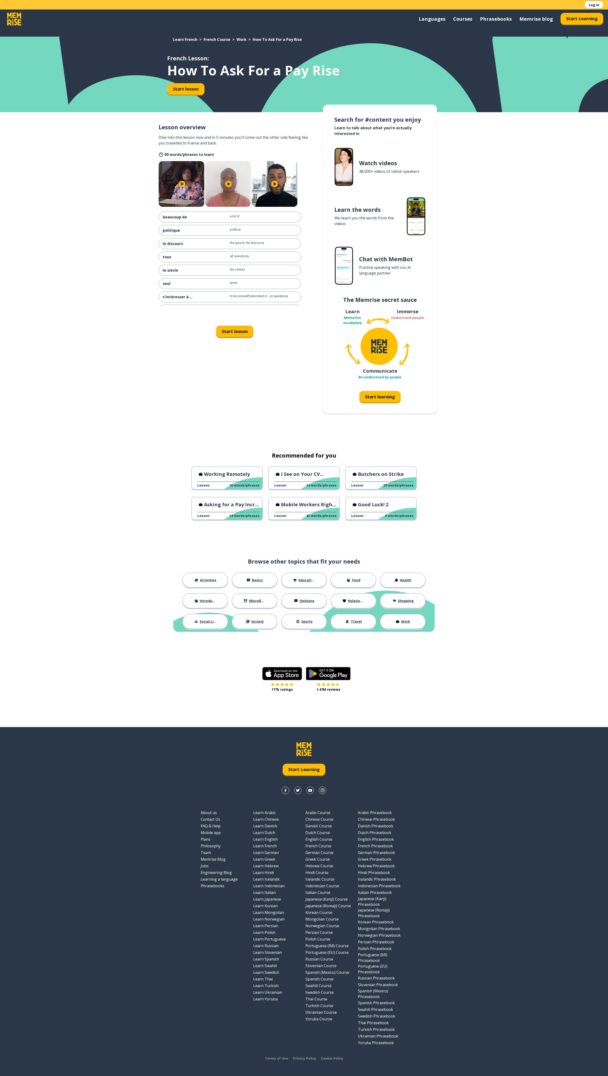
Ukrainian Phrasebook (378, 1036)
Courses (462, 19)
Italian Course (317, 892)
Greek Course (317, 859)
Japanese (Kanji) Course (326, 899)
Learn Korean (265, 905)
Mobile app (211, 832)
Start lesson (186, 89)
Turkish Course (319, 1005)
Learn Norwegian (269, 919)
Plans (205, 839)
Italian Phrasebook (375, 892)
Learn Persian (265, 925)
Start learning (380, 397)
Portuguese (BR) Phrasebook (372, 957)
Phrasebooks (496, 19)
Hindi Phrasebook (374, 872)
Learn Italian (264, 892)
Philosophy (211, 846)
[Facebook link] (285, 790)
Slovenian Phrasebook (378, 984)
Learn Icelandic (266, 879)
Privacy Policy (304, 1058)
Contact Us (210, 819)
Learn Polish (264, 932)
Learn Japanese (267, 899)
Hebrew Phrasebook (376, 866)
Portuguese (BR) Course (327, 945)
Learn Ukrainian (267, 992)
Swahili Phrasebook (375, 1009)
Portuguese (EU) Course (327, 952)
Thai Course (316, 999)
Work (242, 39)
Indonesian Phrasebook (379, 885)
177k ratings (282, 689)
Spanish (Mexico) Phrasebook (373, 993)
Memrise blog (536, 19)
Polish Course (317, 939)
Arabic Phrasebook (375, 812)
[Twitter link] (298, 790)
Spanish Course (319, 979)
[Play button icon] (182, 184)
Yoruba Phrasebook (376, 1042)
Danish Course (318, 826)
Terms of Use (276, 1058)
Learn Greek (264, 859)
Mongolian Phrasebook (379, 928)
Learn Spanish (266, 959)
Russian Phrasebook (376, 978)
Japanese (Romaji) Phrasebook (374, 912)
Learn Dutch (264, 832)
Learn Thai (263, 979)
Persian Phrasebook (376, 942)
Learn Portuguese (269, 939)
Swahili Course (318, 985)
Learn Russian (266, 945)
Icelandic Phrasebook (377, 879)
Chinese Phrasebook (376, 819)
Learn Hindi (263, 872)
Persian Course (319, 932)
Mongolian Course (322, 919)
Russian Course (319, 959)
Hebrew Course (319, 866)
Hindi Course (316, 872)
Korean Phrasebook (376, 922)
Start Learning (582, 18)
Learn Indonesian (269, 885)
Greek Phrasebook (374, 859)
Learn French (185, 39)
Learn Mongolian (268, 912)
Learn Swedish (266, 972)
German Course (319, 852)
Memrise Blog (213, 859)
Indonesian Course (322, 885)
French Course (217, 39)
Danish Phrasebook (375, 826)
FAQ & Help (211, 826)
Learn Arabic (264, 812)
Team (206, 852)
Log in (594, 5)
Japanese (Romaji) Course (328, 905)
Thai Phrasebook (373, 1022)
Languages (432, 19)
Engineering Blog (216, 872)
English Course (318, 839)
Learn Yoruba (265, 999)
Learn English (265, 839)
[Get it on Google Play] (328, 673)
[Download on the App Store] (282, 673)
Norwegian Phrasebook (379, 935)
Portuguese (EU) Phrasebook (372, 969)
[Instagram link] (322, 790)
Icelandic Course (319, 879)
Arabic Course (317, 812)
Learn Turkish (266, 985)
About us (209, 812)
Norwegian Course (322, 925)
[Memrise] (14, 19)
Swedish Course (319, 992)
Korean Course (318, 912)
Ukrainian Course (321, 1012)
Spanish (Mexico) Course (327, 972)
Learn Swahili (265, 965)
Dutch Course (317, 832)
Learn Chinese (266, 819)
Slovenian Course (321, 965)
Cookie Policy (332, 1058)
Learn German (266, 852)
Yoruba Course (318, 1019)
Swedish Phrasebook (376, 1016)
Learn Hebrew (266, 866)
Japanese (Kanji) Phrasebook (372, 901)
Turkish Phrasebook (376, 1029)
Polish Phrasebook (375, 948)
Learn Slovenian (267, 952)
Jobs (205, 866)
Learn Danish (265, 826)
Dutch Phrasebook (374, 832)
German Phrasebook (376, 852)
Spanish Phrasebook (376, 1002)
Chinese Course (319, 819)
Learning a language (219, 879)
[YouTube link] (310, 790)
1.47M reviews (328, 689)
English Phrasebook (376, 839)
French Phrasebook (375, 846)
